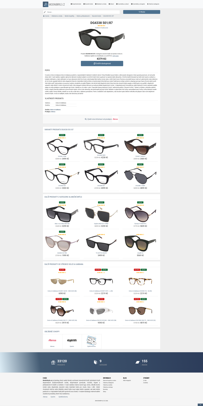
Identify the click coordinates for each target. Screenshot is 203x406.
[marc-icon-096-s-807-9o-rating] (62, 205)
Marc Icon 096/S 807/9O (62, 223)
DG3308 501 (101, 185)
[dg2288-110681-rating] (140, 167)
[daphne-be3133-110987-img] (101, 214)
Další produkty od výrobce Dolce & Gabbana (64, 264)
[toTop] (200, 405)
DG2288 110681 (140, 185)
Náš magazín (127, 380)
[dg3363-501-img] (62, 176)
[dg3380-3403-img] (101, 146)
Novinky (105, 389)
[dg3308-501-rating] (101, 167)
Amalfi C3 (140, 253)
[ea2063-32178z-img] (62, 243)
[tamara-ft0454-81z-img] (140, 214)
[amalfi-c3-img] (140, 243)
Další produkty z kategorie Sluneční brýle (63, 197)
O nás (145, 380)
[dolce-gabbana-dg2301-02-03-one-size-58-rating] (62, 273)
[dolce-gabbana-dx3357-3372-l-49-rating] (101, 273)
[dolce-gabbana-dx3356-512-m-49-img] (140, 281)
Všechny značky (107, 385)
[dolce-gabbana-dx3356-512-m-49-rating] (140, 273)
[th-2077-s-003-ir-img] (101, 243)
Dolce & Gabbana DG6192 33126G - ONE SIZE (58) (101, 320)
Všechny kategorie (154, 4)
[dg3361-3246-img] (62, 147)
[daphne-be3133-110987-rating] (101, 205)
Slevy (104, 391)
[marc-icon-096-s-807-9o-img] (62, 214)
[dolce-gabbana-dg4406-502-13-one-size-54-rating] (62, 302)
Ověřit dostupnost (103, 63)
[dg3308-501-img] (101, 176)
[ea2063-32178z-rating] (62, 235)
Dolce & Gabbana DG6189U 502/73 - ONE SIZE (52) (140, 320)
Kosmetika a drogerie (139, 4)
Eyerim (53, 397)
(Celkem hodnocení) (101, 28)
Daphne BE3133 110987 (101, 223)
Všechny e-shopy (108, 387)
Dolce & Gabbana (55, 109)
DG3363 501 (62, 185)
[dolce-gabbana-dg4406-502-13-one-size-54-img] (62, 311)
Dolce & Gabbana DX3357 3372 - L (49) (101, 291)
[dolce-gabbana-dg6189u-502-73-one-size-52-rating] (140, 302)
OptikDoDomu (63, 397)
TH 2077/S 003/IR (101, 253)
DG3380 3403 (101, 155)
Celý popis (115, 56)
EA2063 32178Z (62, 253)
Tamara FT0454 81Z (140, 223)
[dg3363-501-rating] (62, 167)
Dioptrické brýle (76, 4)
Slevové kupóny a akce (109, 380)
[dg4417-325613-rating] (140, 138)
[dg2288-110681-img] (140, 176)
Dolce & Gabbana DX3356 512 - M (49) (140, 291)
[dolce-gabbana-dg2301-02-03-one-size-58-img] (62, 281)
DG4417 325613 (140, 156)
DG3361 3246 (62, 156)
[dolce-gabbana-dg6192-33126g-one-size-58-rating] (101, 302)
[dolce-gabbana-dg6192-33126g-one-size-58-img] (101, 311)
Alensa (53, 111)
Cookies (145, 382)
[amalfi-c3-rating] (140, 235)
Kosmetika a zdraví (123, 4)
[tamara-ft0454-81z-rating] (140, 205)
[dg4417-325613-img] (140, 147)
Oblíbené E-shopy (52, 331)
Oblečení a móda (101, 4)
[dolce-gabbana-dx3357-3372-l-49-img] (101, 281)
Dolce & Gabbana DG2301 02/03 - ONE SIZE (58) (62, 291)
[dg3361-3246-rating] (62, 138)
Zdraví (112, 4)
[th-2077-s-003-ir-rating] (101, 235)
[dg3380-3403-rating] (101, 138)
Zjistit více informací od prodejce (99, 119)
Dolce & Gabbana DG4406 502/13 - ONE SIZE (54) (62, 320)
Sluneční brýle (89, 4)
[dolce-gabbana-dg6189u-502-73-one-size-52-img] (140, 311)
